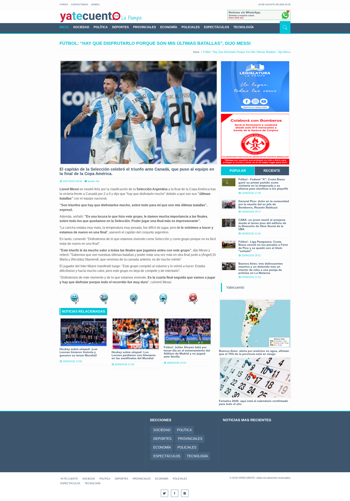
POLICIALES (190, 27)
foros (64, 4)
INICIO (64, 27)
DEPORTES (120, 27)
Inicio (196, 51)
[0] (74, 297)
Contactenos (79, 4)
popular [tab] (238, 170)
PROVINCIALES (144, 27)
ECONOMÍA (168, 27)
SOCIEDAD (81, 27)
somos (95, 4)
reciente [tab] (272, 170)
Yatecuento (235, 287)
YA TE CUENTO (69, 478)
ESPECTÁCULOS (216, 27)
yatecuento (90, 17)
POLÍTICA (101, 27)
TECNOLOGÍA (243, 27)
